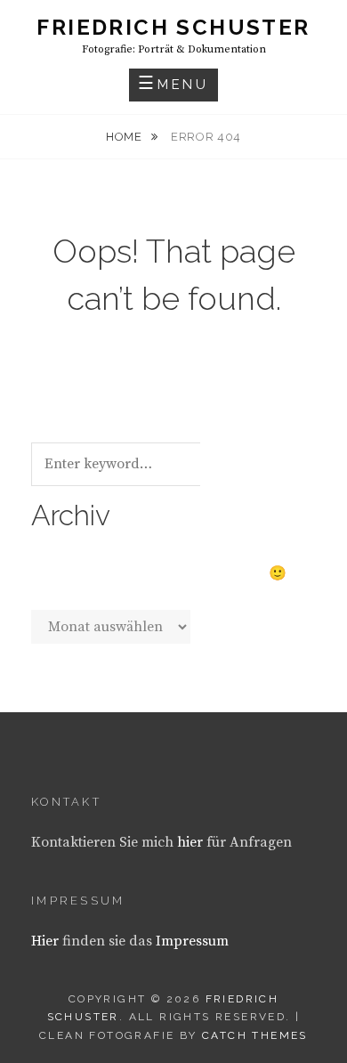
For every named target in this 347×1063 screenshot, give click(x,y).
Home (125, 136)
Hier (45, 941)
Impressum (192, 941)
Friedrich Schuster (173, 27)
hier (190, 842)
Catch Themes (255, 1035)
